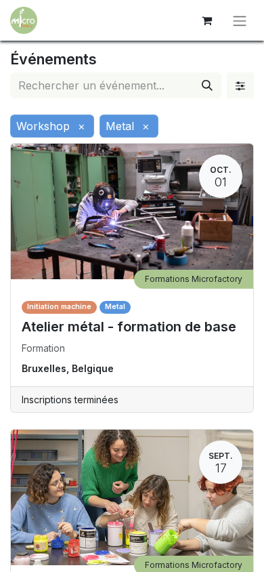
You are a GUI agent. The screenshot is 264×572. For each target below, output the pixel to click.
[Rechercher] (207, 85)
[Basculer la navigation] (239, 20)
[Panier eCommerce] (206, 20)
